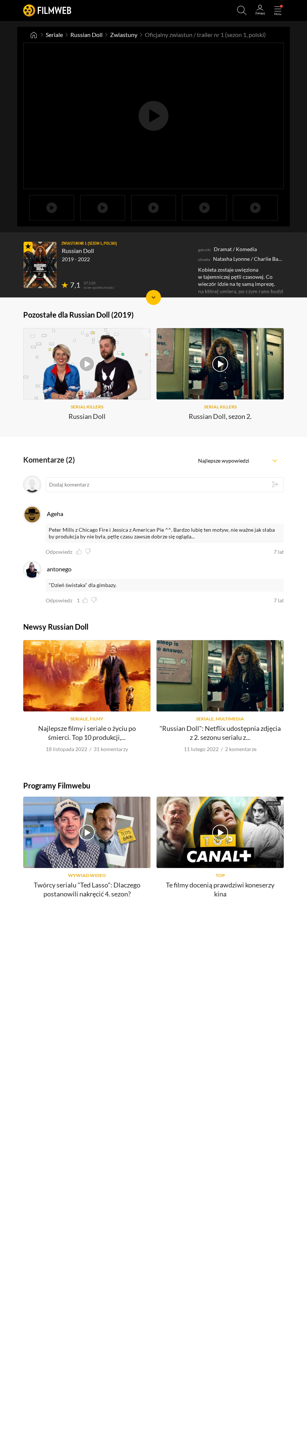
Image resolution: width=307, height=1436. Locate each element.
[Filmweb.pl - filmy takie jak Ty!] (47, 10)
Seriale (54, 34)
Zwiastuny (123, 34)
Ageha (55, 513)
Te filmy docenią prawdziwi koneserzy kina (220, 889)
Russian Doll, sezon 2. (220, 416)
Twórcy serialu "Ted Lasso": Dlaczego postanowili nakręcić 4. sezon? (87, 889)
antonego (59, 568)
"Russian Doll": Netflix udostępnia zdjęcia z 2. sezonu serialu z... (220, 732)
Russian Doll (86, 34)
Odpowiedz (59, 552)
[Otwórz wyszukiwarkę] (242, 10)
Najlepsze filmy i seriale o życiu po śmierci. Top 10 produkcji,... (87, 732)
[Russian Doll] (40, 265)
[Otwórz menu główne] (278, 10)
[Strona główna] (33, 35)
